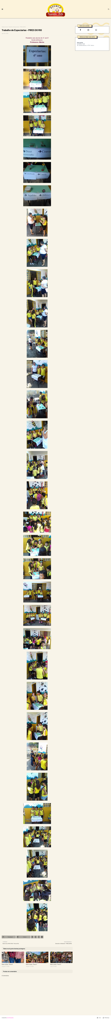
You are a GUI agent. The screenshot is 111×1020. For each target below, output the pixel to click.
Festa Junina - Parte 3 (55, 964)
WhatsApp (107, 1017)
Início (100, 1017)
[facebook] (80, 30)
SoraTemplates (10, 1017)
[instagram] (88, 30)
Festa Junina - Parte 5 (7, 964)
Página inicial (4, 26)
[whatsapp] (96, 30)
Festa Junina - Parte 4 (31, 964)
